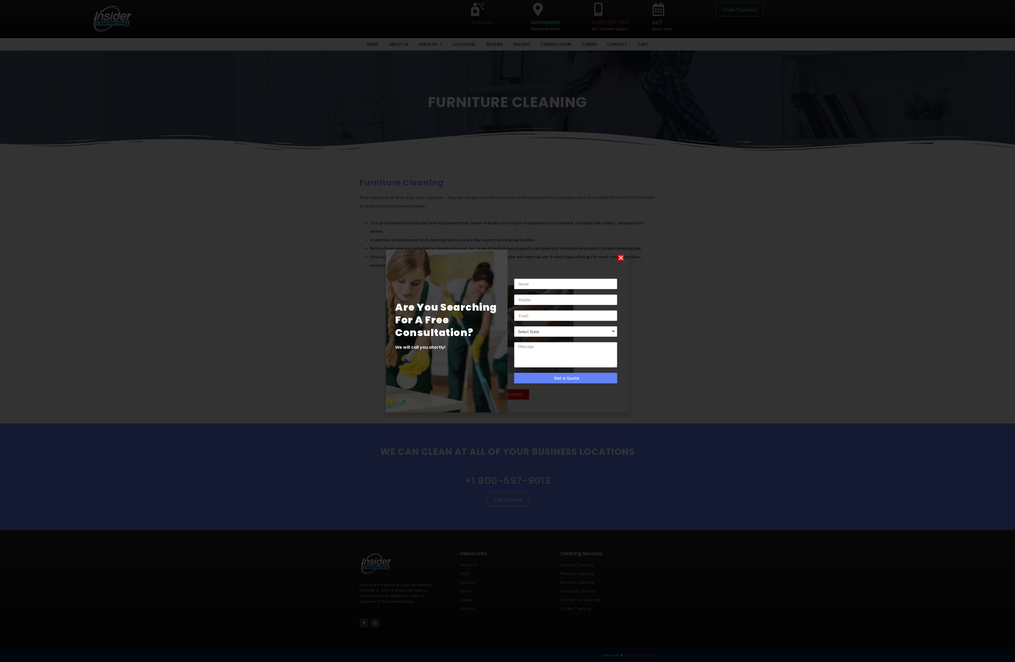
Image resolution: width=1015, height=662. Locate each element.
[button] (621, 258)
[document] (507, 331)
